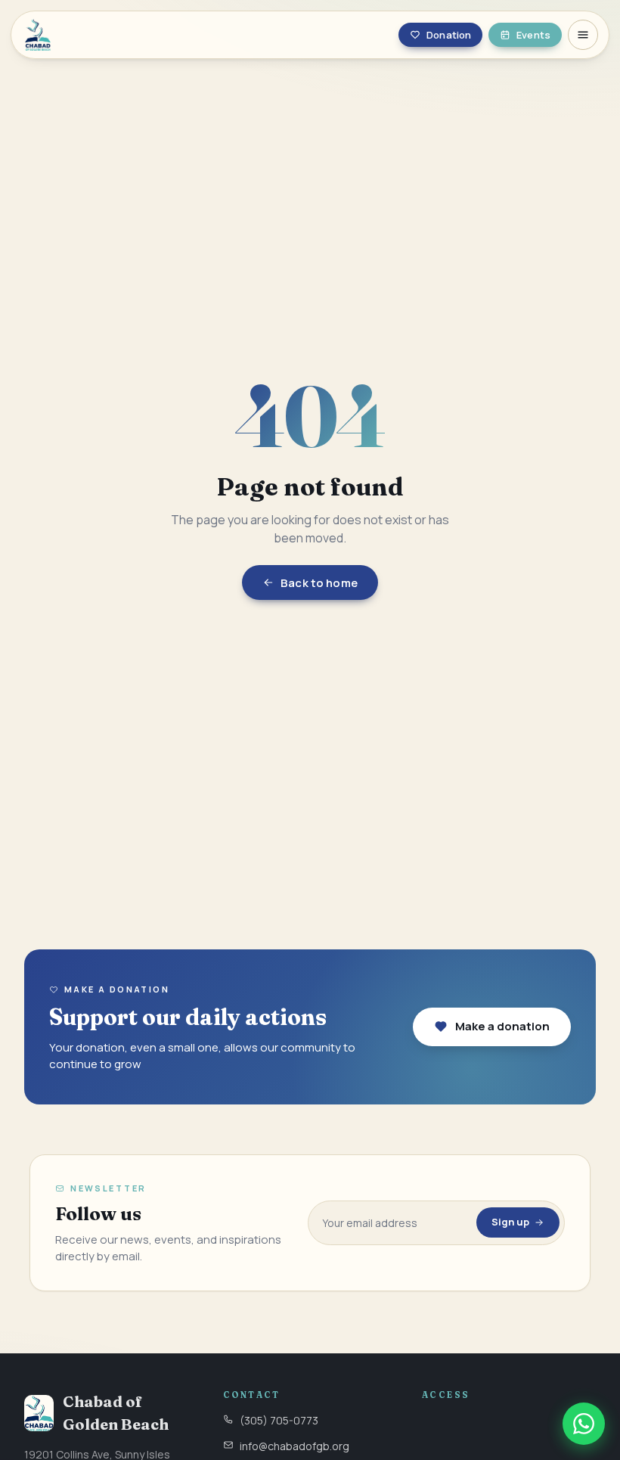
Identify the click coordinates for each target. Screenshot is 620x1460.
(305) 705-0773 (279, 1420)
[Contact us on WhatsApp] (584, 1424)
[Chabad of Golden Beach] (121, 35)
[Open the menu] (583, 35)
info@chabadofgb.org (294, 1446)
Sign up (510, 1222)
